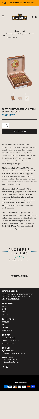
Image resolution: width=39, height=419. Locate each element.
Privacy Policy (8, 343)
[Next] (25, 94)
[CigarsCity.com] (19, 17)
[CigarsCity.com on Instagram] (5, 3)
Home (17, 31)
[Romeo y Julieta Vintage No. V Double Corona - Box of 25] (19, 72)
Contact (6, 314)
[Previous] (14, 94)
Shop (4, 309)
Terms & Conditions (10, 341)
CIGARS (5, 328)
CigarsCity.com (21, 382)
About (5, 312)
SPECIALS (5, 322)
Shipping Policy (8, 338)
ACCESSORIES (7, 330)
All (24, 31)
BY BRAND (6, 325)
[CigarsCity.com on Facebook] (2, 3)
